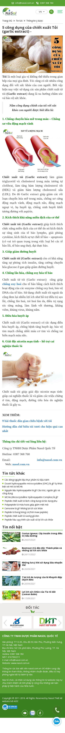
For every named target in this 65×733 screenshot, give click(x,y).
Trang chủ (7, 20)
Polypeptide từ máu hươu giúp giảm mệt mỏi (26, 504)
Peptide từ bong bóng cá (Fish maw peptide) (26, 512)
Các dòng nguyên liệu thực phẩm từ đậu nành (27, 479)
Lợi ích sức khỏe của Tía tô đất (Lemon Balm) (39, 593)
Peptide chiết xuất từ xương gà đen (22, 515)
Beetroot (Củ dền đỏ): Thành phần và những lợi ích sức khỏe (42, 549)
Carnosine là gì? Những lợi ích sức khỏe (24, 508)
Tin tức (19, 20)
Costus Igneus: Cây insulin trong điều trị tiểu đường (42, 534)
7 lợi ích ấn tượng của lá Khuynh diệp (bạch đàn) (42, 578)
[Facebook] (40, 713)
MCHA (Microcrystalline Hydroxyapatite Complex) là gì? (31, 497)
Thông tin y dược (34, 20)
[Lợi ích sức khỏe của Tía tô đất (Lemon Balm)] (11, 595)
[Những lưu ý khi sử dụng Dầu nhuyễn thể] (11, 565)
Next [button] (59, 623)
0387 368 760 (46, 3)
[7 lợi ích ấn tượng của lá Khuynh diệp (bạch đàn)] (11, 580)
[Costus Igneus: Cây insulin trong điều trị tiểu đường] (11, 536)
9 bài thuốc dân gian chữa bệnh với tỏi (27, 420)
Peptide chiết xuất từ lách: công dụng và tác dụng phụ (31, 500)
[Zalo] (32, 713)
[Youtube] (25, 713)
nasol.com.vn (20, 464)
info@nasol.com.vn (24, 3)
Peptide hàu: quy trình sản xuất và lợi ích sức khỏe (29, 519)
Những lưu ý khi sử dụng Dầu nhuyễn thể (42, 563)
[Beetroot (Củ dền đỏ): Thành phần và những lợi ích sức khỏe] (11, 551)
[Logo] (9, 12)
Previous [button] (5, 623)
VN (40, 11)
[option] (17, 622)
